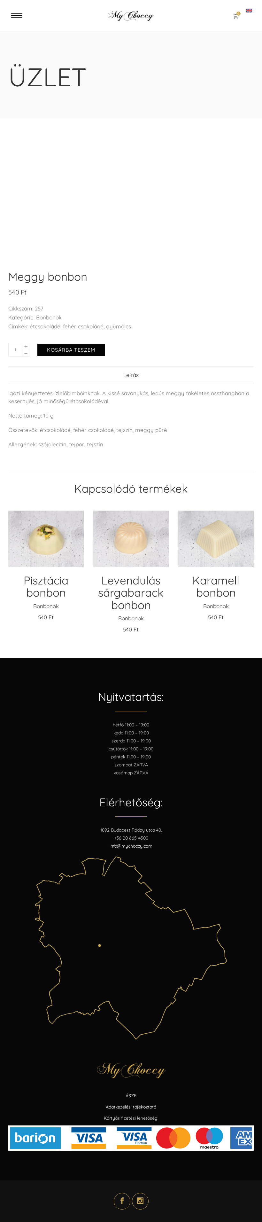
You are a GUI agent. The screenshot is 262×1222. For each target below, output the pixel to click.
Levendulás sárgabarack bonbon (131, 592)
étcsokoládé (45, 326)
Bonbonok (49, 317)
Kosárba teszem (71, 350)
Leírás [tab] (131, 375)
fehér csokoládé (83, 326)
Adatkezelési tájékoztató (131, 1107)
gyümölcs (118, 326)
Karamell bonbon (215, 586)
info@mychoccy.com (131, 846)
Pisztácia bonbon (46, 586)
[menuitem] (250, 10)
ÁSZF (131, 1096)
